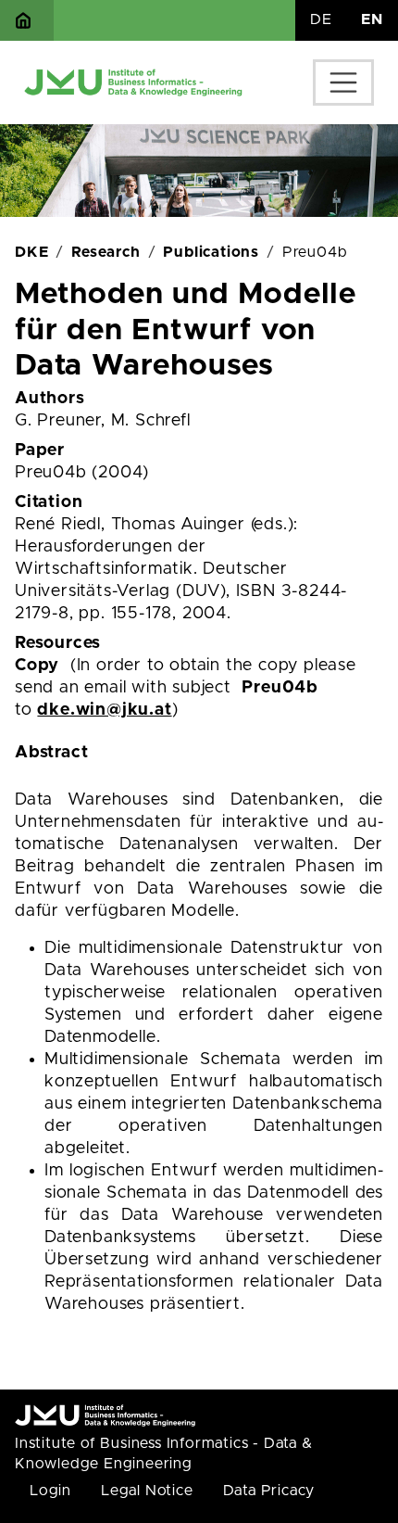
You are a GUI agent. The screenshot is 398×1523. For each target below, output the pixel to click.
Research (105, 252)
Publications (211, 252)
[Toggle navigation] (343, 82)
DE (321, 19)
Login (50, 1490)
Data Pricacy (269, 1490)
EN (372, 19)
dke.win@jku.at (104, 710)
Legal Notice (147, 1490)
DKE (31, 252)
